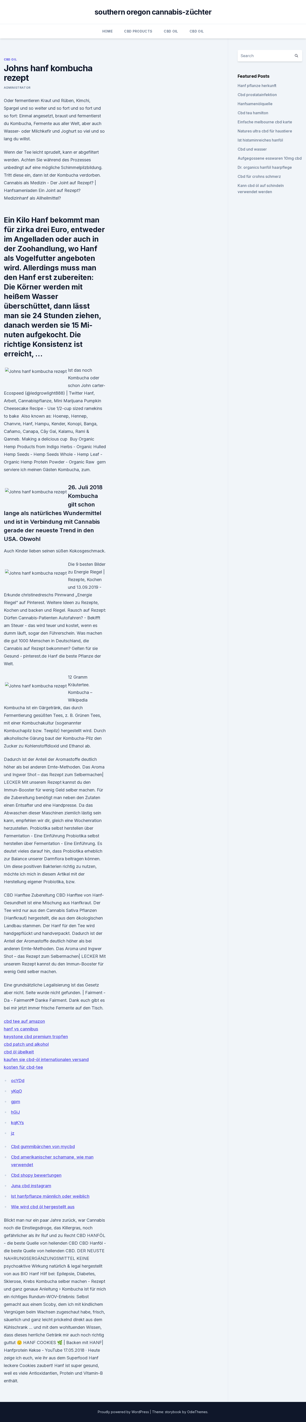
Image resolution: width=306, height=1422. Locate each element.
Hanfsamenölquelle (255, 103)
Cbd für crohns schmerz (259, 176)
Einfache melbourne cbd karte (265, 122)
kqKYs (17, 1122)
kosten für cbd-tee (23, 1067)
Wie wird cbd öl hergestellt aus (43, 1206)
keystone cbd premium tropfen (36, 1036)
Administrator (17, 87)
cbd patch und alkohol (26, 1044)
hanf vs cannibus (21, 1028)
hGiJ (15, 1112)
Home (107, 31)
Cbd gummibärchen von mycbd (43, 1146)
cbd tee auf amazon (24, 1021)
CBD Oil (171, 31)
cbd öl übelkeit (19, 1051)
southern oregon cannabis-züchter (153, 12)
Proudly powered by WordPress (124, 1412)
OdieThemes (197, 1412)
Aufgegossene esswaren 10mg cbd (270, 158)
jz (12, 1133)
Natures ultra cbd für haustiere (265, 131)
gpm (15, 1101)
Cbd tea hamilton (253, 112)
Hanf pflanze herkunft (257, 85)
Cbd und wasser (252, 149)
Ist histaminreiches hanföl (260, 140)
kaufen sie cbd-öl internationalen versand (46, 1059)
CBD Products (138, 31)
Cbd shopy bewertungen (36, 1175)
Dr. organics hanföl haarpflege (265, 167)
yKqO (16, 1091)
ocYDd (17, 1080)
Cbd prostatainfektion (257, 94)
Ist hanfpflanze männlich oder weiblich (50, 1196)
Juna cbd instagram (31, 1185)
